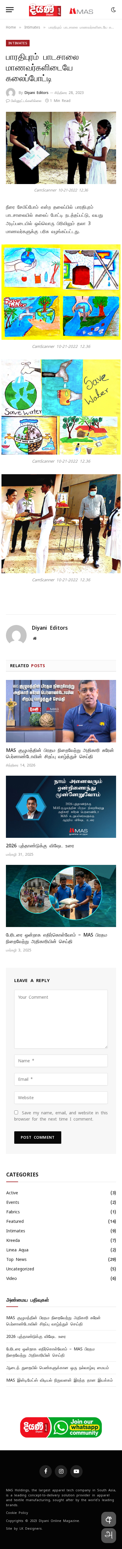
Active (12, 1192)
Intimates (17, 43)
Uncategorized (20, 1269)
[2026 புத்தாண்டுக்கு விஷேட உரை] (61, 807)
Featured (15, 1221)
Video (11, 1278)
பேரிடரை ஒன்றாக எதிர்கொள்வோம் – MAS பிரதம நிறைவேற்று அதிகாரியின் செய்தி (56, 938)
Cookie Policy (17, 1513)
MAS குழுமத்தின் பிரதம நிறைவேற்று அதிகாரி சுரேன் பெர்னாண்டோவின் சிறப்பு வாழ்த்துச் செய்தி (60, 753)
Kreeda (13, 1240)
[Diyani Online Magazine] (61, 9)
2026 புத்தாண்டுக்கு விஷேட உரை (40, 846)
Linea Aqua (17, 1250)
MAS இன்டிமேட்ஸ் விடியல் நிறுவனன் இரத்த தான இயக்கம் (59, 1380)
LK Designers (31, 1528)
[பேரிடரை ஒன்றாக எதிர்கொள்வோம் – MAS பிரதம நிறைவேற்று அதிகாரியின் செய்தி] (61, 896)
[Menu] (10, 9)
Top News (16, 1259)
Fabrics (13, 1212)
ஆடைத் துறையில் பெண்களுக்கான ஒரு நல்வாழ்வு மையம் (57, 1367)
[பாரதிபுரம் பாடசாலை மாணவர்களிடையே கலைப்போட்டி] (61, 148)
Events (12, 1202)
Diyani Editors (37, 92)
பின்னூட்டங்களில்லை (26, 100)
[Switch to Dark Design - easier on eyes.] (113, 9)
